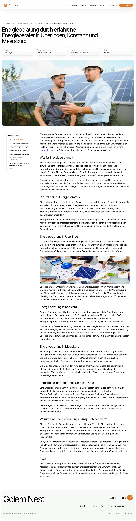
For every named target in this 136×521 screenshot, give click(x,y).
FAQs (102, 506)
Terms (124, 513)
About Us (110, 513)
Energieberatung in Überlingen (19, 147)
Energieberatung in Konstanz (18, 150)
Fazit (10, 169)
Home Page (84, 506)
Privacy (117, 513)
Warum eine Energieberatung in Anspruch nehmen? (19, 164)
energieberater (47, 150)
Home (4, 23)
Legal (130, 513)
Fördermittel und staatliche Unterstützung (17, 158)
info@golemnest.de (116, 506)
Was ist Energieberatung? (17, 139)
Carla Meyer (8, 53)
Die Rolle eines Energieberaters (19, 143)
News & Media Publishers (20, 23)
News (9, 23)
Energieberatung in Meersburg (19, 154)
